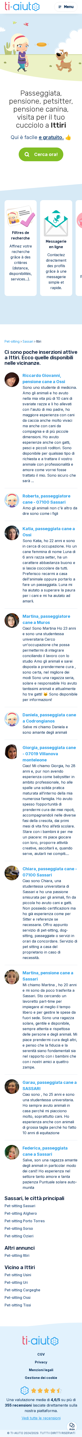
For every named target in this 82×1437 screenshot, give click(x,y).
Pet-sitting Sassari (20, 1205)
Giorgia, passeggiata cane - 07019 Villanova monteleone (49, 753)
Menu (69, 7)
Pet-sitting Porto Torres (25, 1221)
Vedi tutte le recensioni (41, 1418)
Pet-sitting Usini (18, 1275)
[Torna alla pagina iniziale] (23, 6)
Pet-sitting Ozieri (19, 1236)
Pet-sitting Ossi (18, 1297)
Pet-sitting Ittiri (17, 1255)
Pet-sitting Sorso (19, 1228)
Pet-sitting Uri (16, 1282)
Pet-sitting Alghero (21, 1213)
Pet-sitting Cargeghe (22, 1290)
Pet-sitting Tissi (18, 1305)
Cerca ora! (46, 154)
